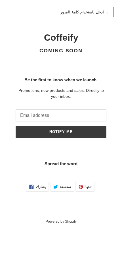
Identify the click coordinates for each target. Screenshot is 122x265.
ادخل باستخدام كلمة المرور (84, 12)
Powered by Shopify (61, 221)
